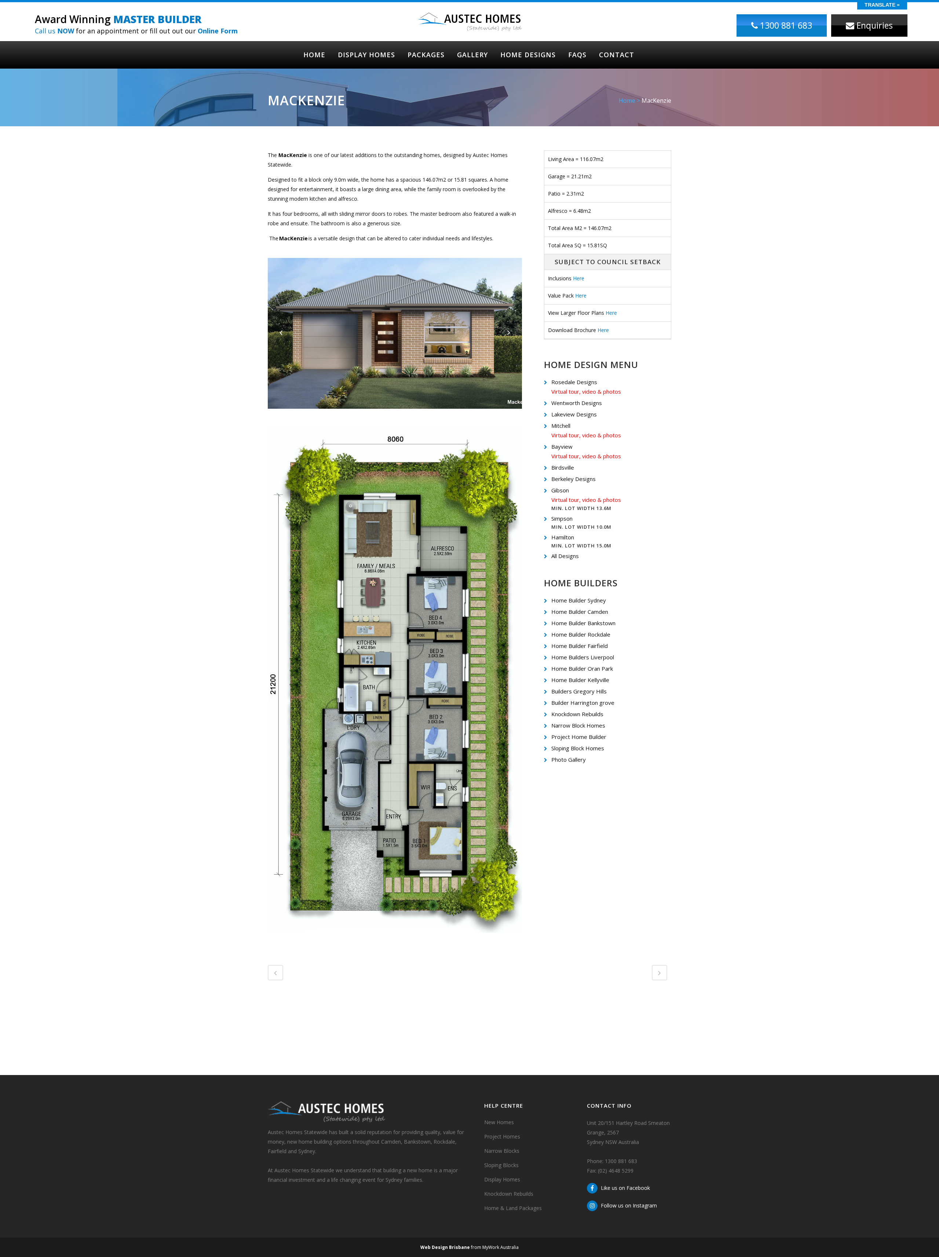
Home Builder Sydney (578, 600)
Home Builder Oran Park (582, 668)
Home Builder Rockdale (580, 634)
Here (578, 278)
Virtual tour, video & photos (586, 391)
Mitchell (560, 425)
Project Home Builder (578, 736)
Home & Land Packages (513, 1208)
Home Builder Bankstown (583, 623)
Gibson (560, 490)
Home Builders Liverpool (582, 657)
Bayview (562, 446)
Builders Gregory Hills (579, 691)
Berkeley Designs (573, 478)
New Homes (499, 1122)
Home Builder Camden (579, 611)
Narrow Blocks (501, 1150)
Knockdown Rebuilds (577, 714)
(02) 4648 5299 (615, 1170)
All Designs (565, 556)
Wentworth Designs (576, 403)
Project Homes (502, 1136)
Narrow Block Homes (578, 725)
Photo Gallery (568, 759)
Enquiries (873, 25)
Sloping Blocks (501, 1165)
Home (627, 100)
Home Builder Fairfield (579, 645)
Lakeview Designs (574, 414)
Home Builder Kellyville (580, 680)
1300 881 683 (785, 25)
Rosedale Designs (574, 382)
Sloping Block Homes (577, 748)
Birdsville (562, 467)
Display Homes (502, 1179)
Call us (54, 30)
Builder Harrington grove (582, 702)
